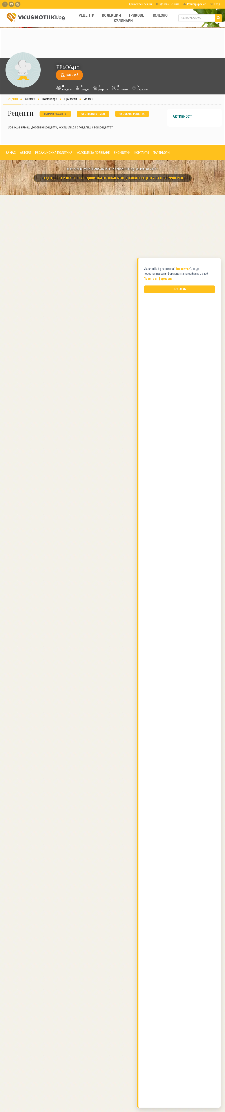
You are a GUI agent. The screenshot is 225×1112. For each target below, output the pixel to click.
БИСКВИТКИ (122, 153)
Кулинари (123, 20)
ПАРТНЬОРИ (161, 153)
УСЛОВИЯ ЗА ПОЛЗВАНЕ (93, 153)
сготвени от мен (93, 113)
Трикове (136, 15)
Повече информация (158, 278)
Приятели (70, 99)
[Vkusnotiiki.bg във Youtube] (11, 4)
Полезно (159, 15)
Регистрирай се (196, 4)
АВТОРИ (25, 153)
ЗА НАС (10, 153)
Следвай (72, 75)
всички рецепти (55, 113)
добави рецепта (133, 113)
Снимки (30, 99)
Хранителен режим (140, 4)
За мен (88, 99)
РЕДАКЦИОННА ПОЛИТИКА (53, 153)
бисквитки (183, 269)
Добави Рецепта (169, 4)
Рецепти (86, 15)
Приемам (180, 289)
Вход (216, 4)
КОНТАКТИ (141, 153)
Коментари (49, 99)
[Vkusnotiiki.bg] (17, 4)
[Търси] (218, 18)
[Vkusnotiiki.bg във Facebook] (5, 4)
